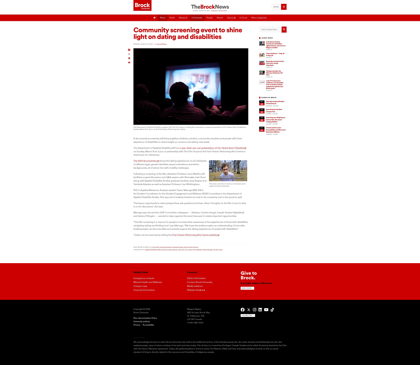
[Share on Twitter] (129, 54)
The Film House (218, 249)
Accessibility (148, 325)
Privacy (136, 325)
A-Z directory (247, 315)
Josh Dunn (181, 249)
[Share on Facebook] (129, 49)
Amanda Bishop (161, 44)
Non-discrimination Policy (145, 318)
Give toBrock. (249, 275)
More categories (259, 17)
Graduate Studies (177, 247)
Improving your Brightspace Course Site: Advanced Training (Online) (275, 119)
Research (183, 17)
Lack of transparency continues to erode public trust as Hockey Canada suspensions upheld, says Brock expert (274, 84)
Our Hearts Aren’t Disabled (193, 249)
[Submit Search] (284, 30)
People (209, 17)
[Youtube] (266, 309)
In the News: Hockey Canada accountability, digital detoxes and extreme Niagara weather (275, 45)
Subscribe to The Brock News (219, 10)
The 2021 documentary (145, 160)
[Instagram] (254, 309)
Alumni (220, 17)
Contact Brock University (199, 282)
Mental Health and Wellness (147, 282)
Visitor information (196, 278)
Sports (230, 17)
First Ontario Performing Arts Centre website (194, 235)
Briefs (172, 17)
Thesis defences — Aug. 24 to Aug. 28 (275, 54)
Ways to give (246, 288)
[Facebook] (243, 309)
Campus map (140, 286)
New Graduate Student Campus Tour (274, 110)
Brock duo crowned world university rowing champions (275, 63)
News (162, 17)
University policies (141, 321)
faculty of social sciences (169, 249)
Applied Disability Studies (153, 249)
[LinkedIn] (260, 309)
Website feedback (196, 290)
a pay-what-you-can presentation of (212, 148)
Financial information (144, 290)
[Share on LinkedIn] (129, 58)
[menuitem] (279, 7)
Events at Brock (268, 97)
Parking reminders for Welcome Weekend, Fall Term (274, 73)
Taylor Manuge (207, 249)
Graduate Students (166, 247)
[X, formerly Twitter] (249, 310)
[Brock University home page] (142, 5)
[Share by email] (129, 62)
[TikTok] (272, 309)
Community (197, 17)
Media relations (195, 286)
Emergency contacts (143, 278)
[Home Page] (155, 18)
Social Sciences (193, 247)
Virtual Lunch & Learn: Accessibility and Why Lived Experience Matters (275, 130)
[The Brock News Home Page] (210, 6)
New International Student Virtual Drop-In (275, 102)
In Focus (243, 17)
